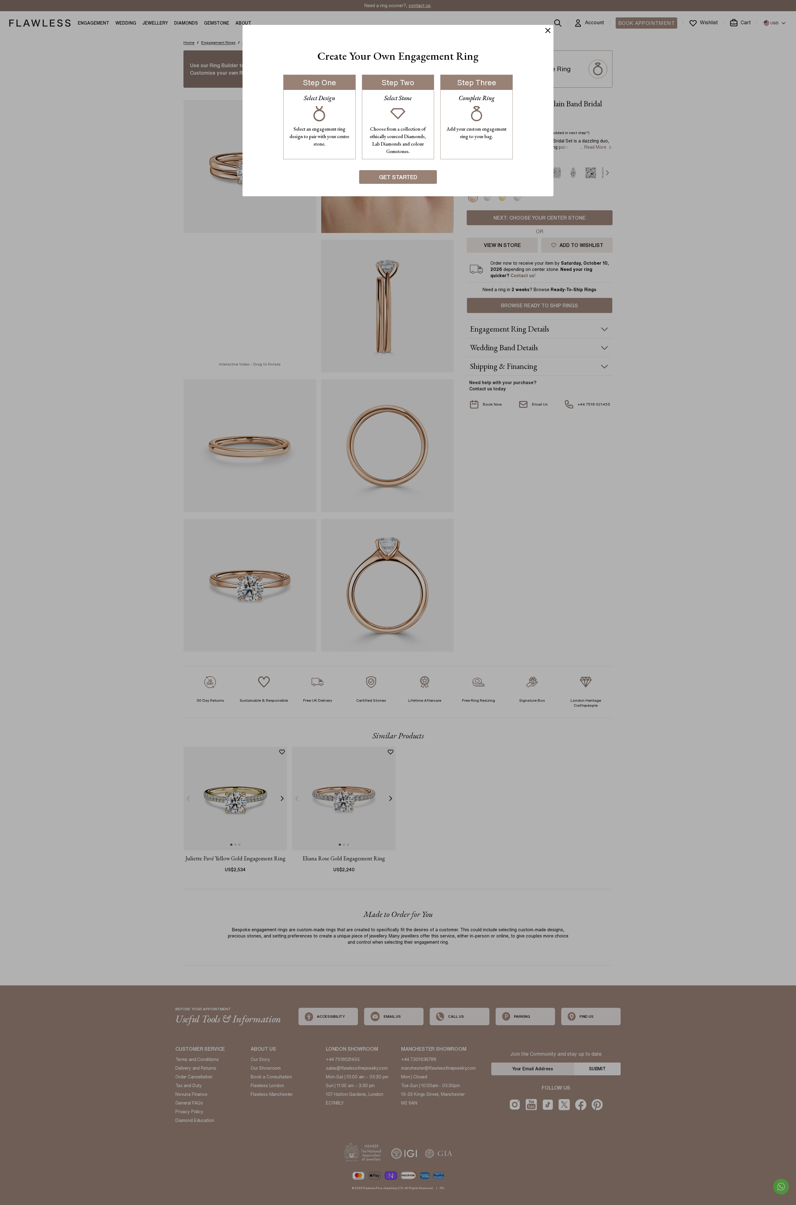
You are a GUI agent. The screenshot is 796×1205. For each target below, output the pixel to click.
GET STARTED (398, 177)
